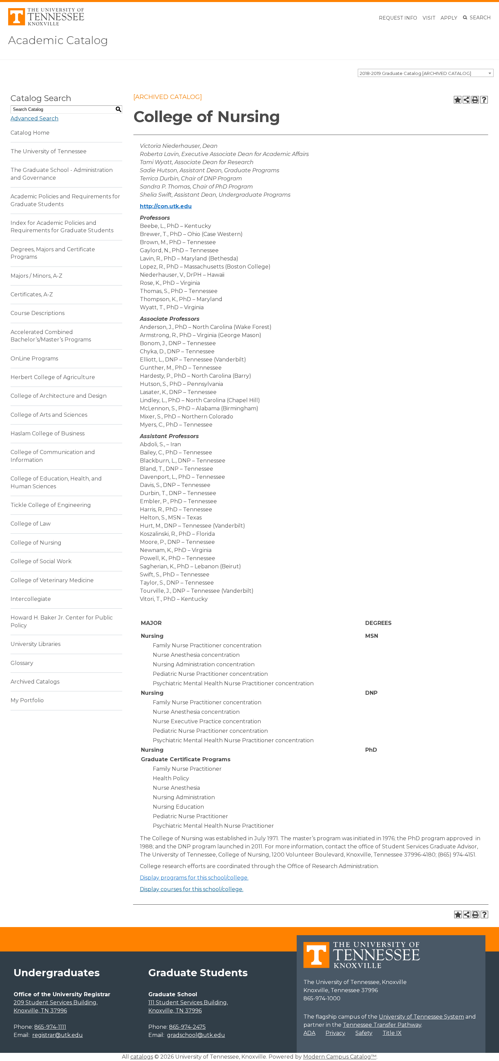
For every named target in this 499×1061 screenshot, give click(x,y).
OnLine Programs (34, 358)
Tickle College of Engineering (51, 505)
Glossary (22, 663)
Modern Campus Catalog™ (339, 1057)
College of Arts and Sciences (49, 415)
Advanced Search (34, 118)
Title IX (392, 1033)
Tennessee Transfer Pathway (382, 1025)
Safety (363, 1033)
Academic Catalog (58, 40)
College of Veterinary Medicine (52, 580)
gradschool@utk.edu (196, 1035)
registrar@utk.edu (57, 1035)
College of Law (31, 523)
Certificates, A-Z (32, 294)
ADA (309, 1033)
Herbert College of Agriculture (53, 377)
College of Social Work (41, 561)
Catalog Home (30, 133)
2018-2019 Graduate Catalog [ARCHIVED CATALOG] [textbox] (415, 73)
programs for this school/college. (194, 878)
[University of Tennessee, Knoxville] (46, 23)
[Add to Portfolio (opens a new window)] (457, 99)
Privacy (335, 1033)
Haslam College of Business (48, 433)
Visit (429, 18)
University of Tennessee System (421, 1017)
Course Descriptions (37, 313)
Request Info (398, 18)
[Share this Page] (466, 99)
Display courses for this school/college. (191, 889)
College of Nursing (36, 542)
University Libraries (35, 644)
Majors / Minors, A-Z (36, 276)
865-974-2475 (187, 1027)
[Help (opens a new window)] (484, 99)
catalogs (141, 1057)
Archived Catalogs (35, 682)
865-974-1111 (50, 1027)
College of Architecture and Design (59, 396)
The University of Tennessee (49, 151)
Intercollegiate (31, 599)
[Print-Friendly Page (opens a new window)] (475, 99)
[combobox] (426, 73)
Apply (449, 18)
